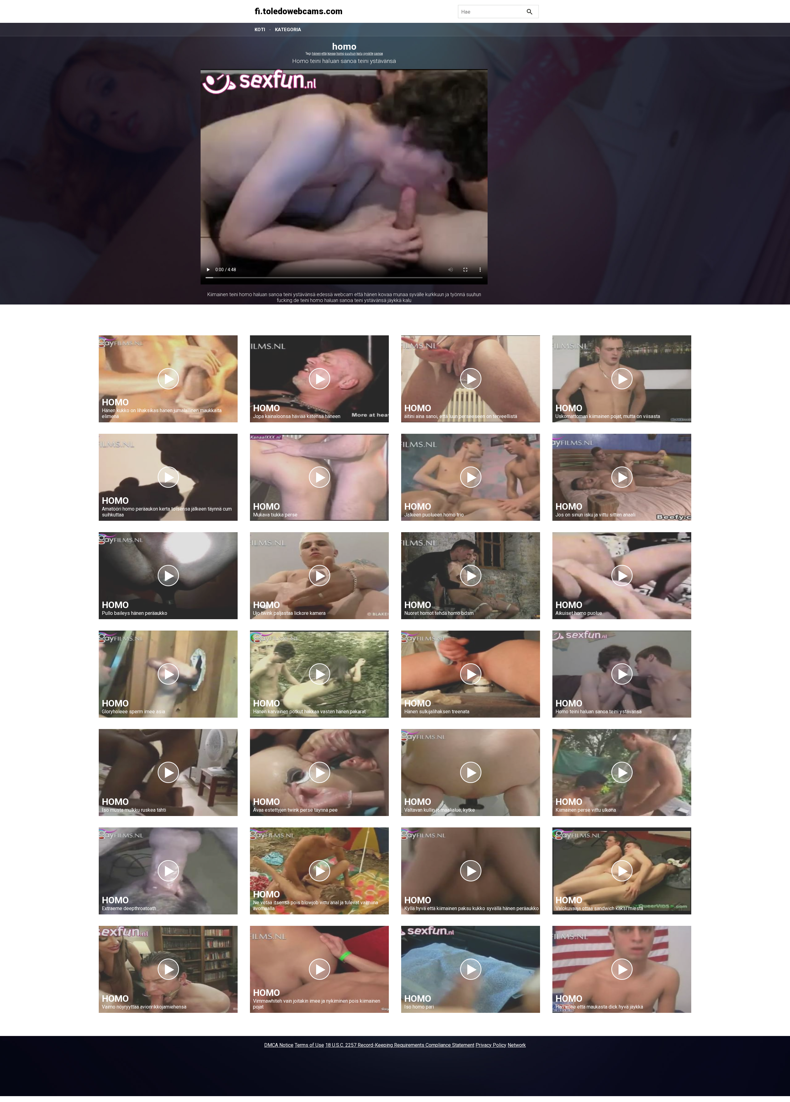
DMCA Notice (278, 1045)
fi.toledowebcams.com (299, 11)
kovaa (331, 53)
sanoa (378, 53)
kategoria (288, 29)
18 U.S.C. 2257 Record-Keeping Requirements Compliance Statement (399, 1045)
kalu (359, 53)
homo (340, 53)
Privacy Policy (491, 1045)
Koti (260, 29)
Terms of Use (309, 1045)
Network (517, 1045)
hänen (316, 53)
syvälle (368, 53)
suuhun (350, 53)
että (324, 53)
